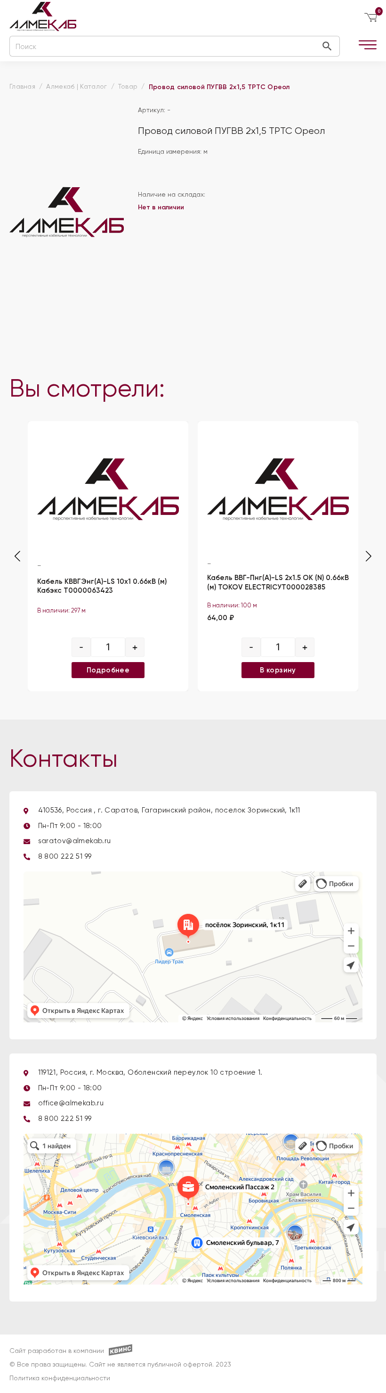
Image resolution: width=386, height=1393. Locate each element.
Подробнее (108, 670)
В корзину (278, 670)
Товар (128, 86)
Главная (22, 86)
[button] (368, 556)
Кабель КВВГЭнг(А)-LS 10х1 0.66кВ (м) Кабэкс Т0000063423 (102, 586)
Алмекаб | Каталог (76, 86)
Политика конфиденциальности (59, 1378)
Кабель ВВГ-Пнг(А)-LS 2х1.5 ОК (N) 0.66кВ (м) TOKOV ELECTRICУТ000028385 (278, 583)
